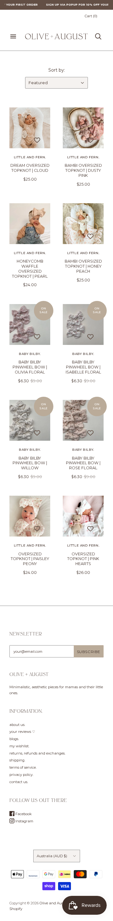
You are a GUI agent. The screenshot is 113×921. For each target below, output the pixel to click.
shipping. (17, 760)
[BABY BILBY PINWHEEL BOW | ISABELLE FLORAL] (83, 324)
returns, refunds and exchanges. (37, 753)
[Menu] (13, 36)
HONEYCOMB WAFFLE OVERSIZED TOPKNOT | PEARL (30, 268)
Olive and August (54, 903)
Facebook (23, 814)
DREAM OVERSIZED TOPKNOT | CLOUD (30, 168)
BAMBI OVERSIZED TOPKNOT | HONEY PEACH (83, 266)
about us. (17, 724)
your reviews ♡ (22, 731)
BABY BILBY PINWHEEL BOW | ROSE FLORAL (83, 463)
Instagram (23, 821)
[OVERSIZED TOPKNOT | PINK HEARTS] (83, 516)
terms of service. (22, 767)
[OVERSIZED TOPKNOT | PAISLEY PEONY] (29, 516)
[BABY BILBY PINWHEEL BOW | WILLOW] (29, 420)
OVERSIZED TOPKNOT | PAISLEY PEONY (30, 559)
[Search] (98, 36)
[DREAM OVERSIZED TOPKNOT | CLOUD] (29, 127)
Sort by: (56, 70)
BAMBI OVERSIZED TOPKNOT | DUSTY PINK (83, 170)
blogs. (14, 739)
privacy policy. (21, 774)
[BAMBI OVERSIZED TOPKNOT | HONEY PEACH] (83, 223)
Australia (52, 856)
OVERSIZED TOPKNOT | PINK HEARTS (83, 559)
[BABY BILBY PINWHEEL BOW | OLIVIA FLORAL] (29, 324)
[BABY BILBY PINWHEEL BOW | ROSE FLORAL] (83, 420)
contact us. (18, 782)
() (91, 16)
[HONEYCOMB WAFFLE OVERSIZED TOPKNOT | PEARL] (29, 223)
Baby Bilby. (30, 354)
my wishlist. (19, 746)
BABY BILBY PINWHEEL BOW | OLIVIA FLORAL (30, 367)
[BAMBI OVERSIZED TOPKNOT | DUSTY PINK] (83, 127)
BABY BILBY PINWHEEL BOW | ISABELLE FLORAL (83, 367)
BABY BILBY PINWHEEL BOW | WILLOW (30, 463)
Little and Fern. (30, 157)
